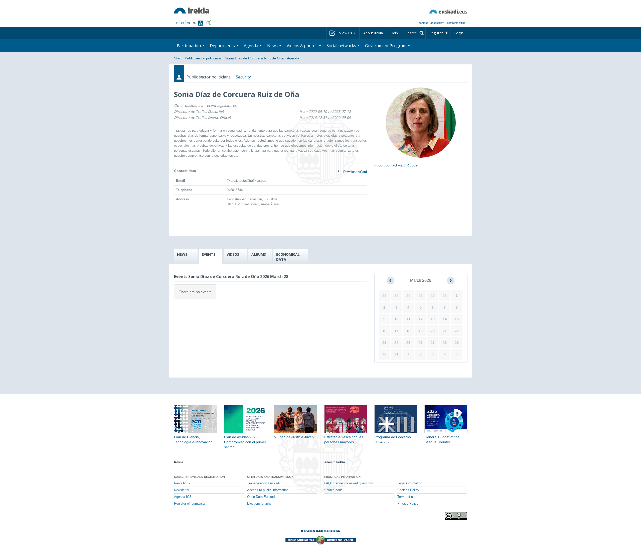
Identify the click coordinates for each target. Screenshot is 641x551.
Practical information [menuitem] (342, 476)
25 (408, 296)
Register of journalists (190, 503)
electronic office (455, 22)
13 (433, 319)
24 (396, 296)
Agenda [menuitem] (251, 45)
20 (433, 331)
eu (188, 22)
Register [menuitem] (436, 33)
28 (445, 296)
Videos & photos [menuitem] (302, 45)
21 (445, 331)
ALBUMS (258, 254)
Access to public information (267, 490)
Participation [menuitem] (189, 45)
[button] (390, 280)
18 (408, 331)
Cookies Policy (408, 490)
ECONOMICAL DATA (288, 257)
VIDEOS (233, 254)
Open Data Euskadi (261, 497)
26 (421, 296)
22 (457, 331)
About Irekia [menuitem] (373, 33)
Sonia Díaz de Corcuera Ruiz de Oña (254, 58)
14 (445, 319)
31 (396, 354)
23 (384, 296)
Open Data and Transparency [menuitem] (270, 476)
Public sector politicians (203, 58)
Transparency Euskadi (263, 483)
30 (384, 354)
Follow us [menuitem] (345, 33)
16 (384, 331)
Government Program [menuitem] (386, 45)
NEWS (182, 254)
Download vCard (354, 172)
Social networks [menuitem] (342, 45)
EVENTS (208, 254)
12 (421, 319)
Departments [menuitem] (223, 45)
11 (408, 319)
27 (433, 296)
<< (176, 22)
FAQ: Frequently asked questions (348, 483)
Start (178, 58)
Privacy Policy (407, 503)
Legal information (409, 483)
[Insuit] (200, 23)
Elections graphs (259, 503)
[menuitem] (413, 33)
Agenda (293, 58)
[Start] (191, 11)
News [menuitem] (273, 45)
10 (396, 319)
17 (396, 331)
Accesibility (437, 22)
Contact (423, 22)
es (182, 22)
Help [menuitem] (394, 33)
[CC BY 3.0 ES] (456, 516)
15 (457, 319)
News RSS (182, 483)
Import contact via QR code (396, 165)
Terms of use (406, 497)
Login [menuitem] (458, 33)
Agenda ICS (183, 497)
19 (421, 331)
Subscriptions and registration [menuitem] (199, 476)
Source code (333, 490)
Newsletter (181, 490)
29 (457, 343)
